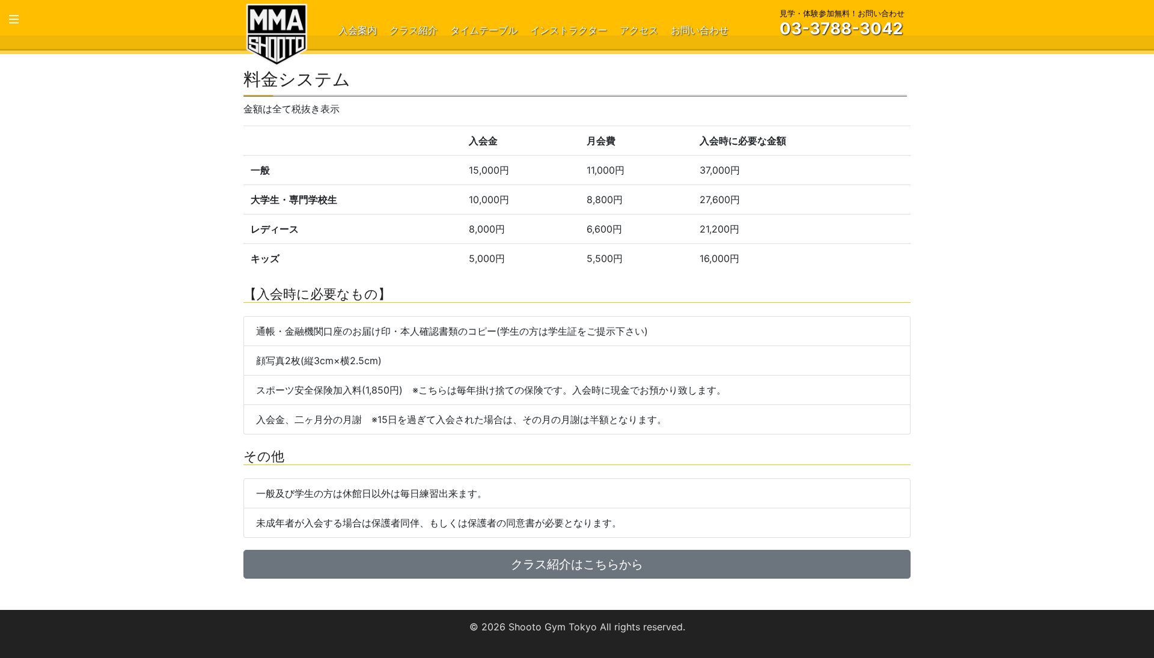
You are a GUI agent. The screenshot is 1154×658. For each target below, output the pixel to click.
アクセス (639, 30)
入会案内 (357, 30)
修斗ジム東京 (276, 34)
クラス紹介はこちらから (577, 564)
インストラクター (568, 30)
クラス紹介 (413, 30)
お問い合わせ (699, 30)
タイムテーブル (483, 30)
